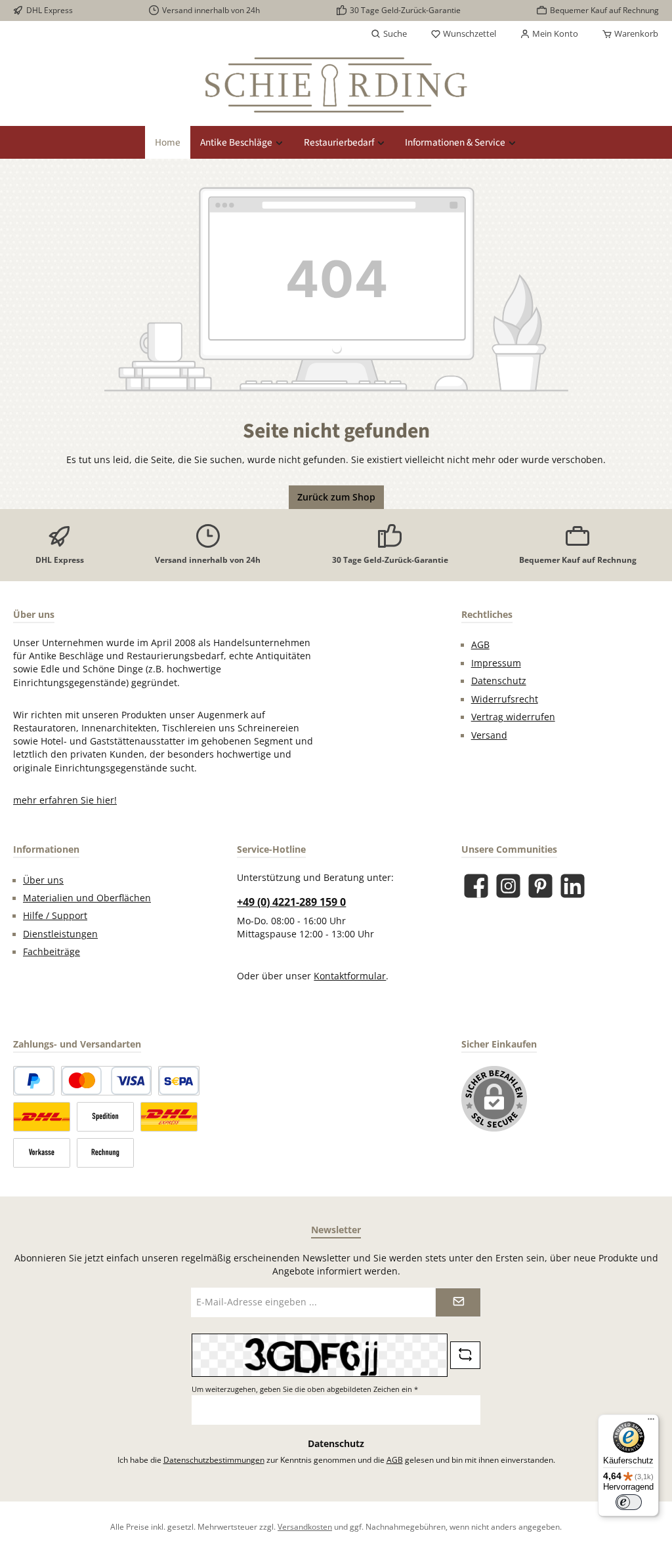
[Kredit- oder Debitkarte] (106, 1080)
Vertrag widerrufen (513, 717)
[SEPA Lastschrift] (179, 1080)
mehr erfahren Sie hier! (65, 800)
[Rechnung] (105, 1153)
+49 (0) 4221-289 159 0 (291, 902)
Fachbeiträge (51, 952)
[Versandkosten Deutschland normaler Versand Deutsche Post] (41, 1117)
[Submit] (458, 1302)
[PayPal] (33, 1080)
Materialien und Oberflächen (87, 898)
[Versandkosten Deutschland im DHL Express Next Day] (169, 1117)
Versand (489, 735)
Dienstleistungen (60, 934)
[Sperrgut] (105, 1117)
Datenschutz (498, 681)
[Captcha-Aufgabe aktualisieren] (465, 1355)
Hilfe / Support (55, 916)
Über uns (43, 880)
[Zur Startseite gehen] (336, 85)
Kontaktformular (350, 976)
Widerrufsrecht (504, 699)
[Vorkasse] (41, 1153)
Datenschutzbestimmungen (213, 1459)
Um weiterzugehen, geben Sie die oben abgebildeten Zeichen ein (305, 1389)
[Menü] (651, 1422)
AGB (480, 645)
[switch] (629, 1502)
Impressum (496, 663)
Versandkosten (305, 1526)
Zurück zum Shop (336, 497)
